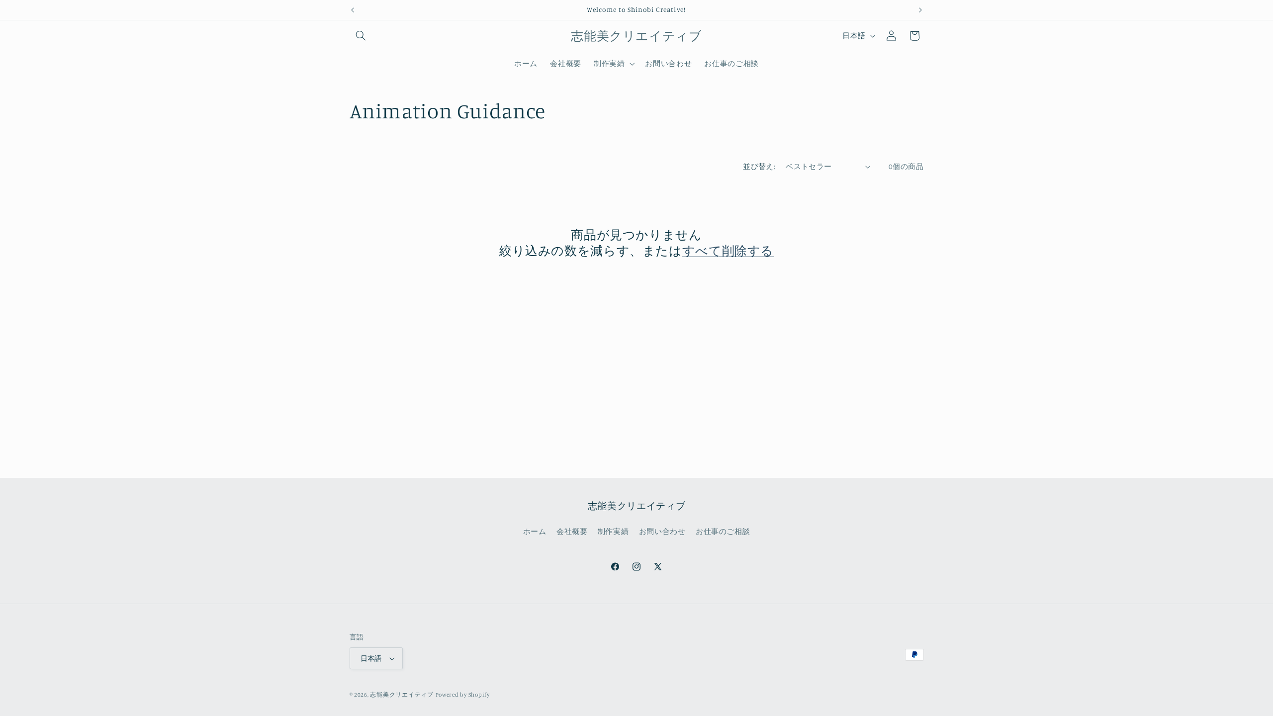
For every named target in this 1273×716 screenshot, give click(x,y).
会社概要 (572, 531)
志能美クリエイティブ (401, 694)
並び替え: (759, 166)
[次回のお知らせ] (920, 10)
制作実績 (613, 531)
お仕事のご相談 (723, 531)
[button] (361, 35)
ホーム (534, 531)
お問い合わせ (662, 531)
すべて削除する (728, 250)
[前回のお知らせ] (353, 10)
